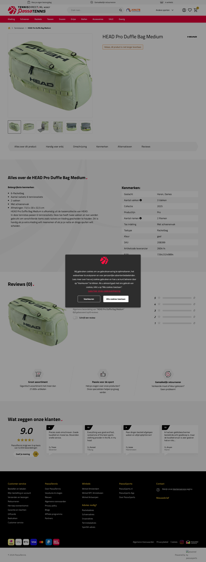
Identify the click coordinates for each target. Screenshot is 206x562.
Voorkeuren (89, 299)
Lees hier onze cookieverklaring (104, 291)
